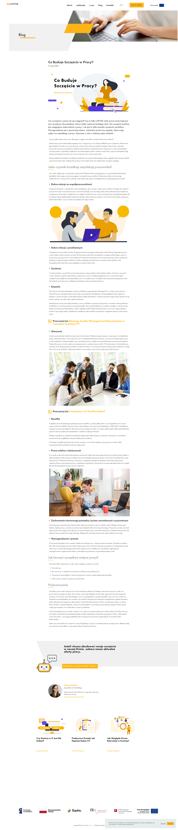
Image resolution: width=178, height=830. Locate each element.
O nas (91, 5)
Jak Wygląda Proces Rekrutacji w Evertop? (118, 739)
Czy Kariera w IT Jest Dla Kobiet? (87, 411)
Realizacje (80, 5)
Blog (100, 5)
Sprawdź (163, 823)
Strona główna (53, 769)
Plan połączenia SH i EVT (56, 792)
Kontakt (110, 5)
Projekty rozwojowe (55, 788)
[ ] (121, 5)
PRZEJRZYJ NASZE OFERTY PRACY (80, 666)
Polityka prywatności (100, 825)
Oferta (69, 5)
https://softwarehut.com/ (124, 773)
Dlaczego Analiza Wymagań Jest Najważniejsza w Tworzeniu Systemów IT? (89, 322)
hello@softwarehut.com (123, 771)
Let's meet (136, 5)
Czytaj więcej (42, 750)
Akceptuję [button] (170, 823)
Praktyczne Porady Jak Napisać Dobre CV (83, 739)
